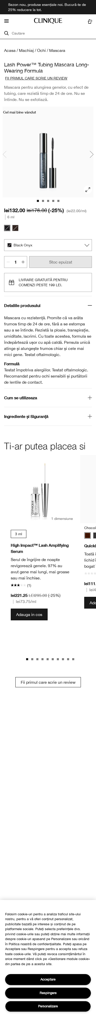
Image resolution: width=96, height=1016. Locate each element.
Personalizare (48, 1006)
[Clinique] (48, 21)
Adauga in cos (29, 614)
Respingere (48, 993)
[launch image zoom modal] (88, 190)
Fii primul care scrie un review (48, 682)
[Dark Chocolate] (15, 228)
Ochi (41, 50)
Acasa (10, 50)
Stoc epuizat (60, 262)
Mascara (57, 50)
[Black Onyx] (7, 228)
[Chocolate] (87, 535)
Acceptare (48, 979)
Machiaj (26, 50)
